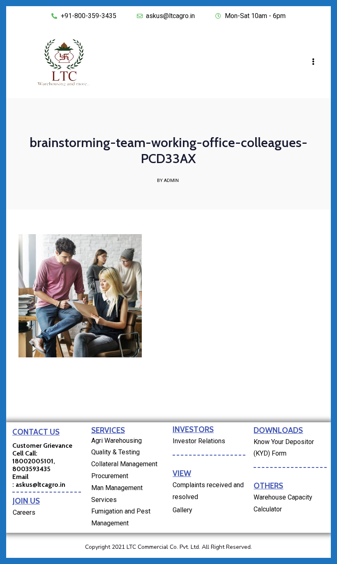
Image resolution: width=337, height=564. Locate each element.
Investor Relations (199, 441)
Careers (24, 512)
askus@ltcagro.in (40, 484)
